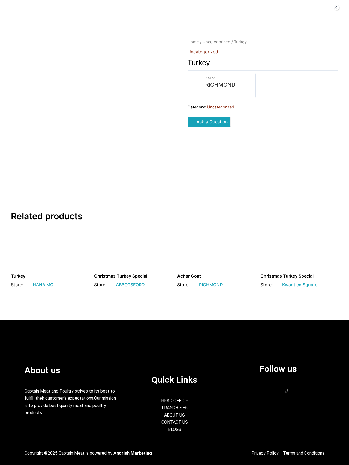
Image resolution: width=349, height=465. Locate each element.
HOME (80, 11)
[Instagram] (278, 391)
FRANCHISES (180, 11)
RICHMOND (220, 84)
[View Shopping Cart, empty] (332, 10)
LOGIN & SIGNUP (257, 11)
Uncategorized (216, 41)
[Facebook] (269, 391)
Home (193, 41)
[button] (306, 10)
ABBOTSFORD (130, 284)
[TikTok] (286, 391)
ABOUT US (107, 11)
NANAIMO (43, 284)
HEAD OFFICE (142, 11)
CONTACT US (216, 11)
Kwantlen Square (299, 284)
